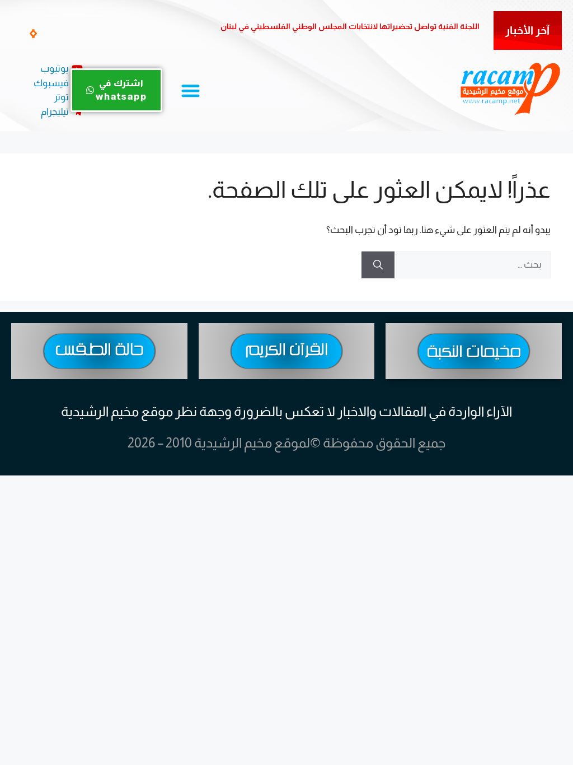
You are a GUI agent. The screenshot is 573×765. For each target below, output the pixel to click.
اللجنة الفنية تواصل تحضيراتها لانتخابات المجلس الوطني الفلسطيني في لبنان (350, 26)
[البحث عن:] (472, 264)
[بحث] (377, 264)
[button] (34, 34)
